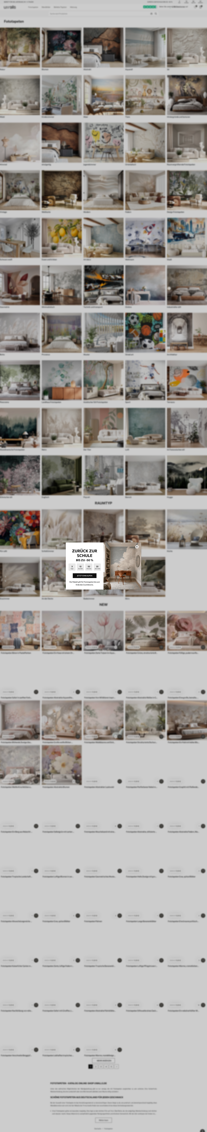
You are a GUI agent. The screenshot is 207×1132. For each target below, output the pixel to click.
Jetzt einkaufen (84, 576)
